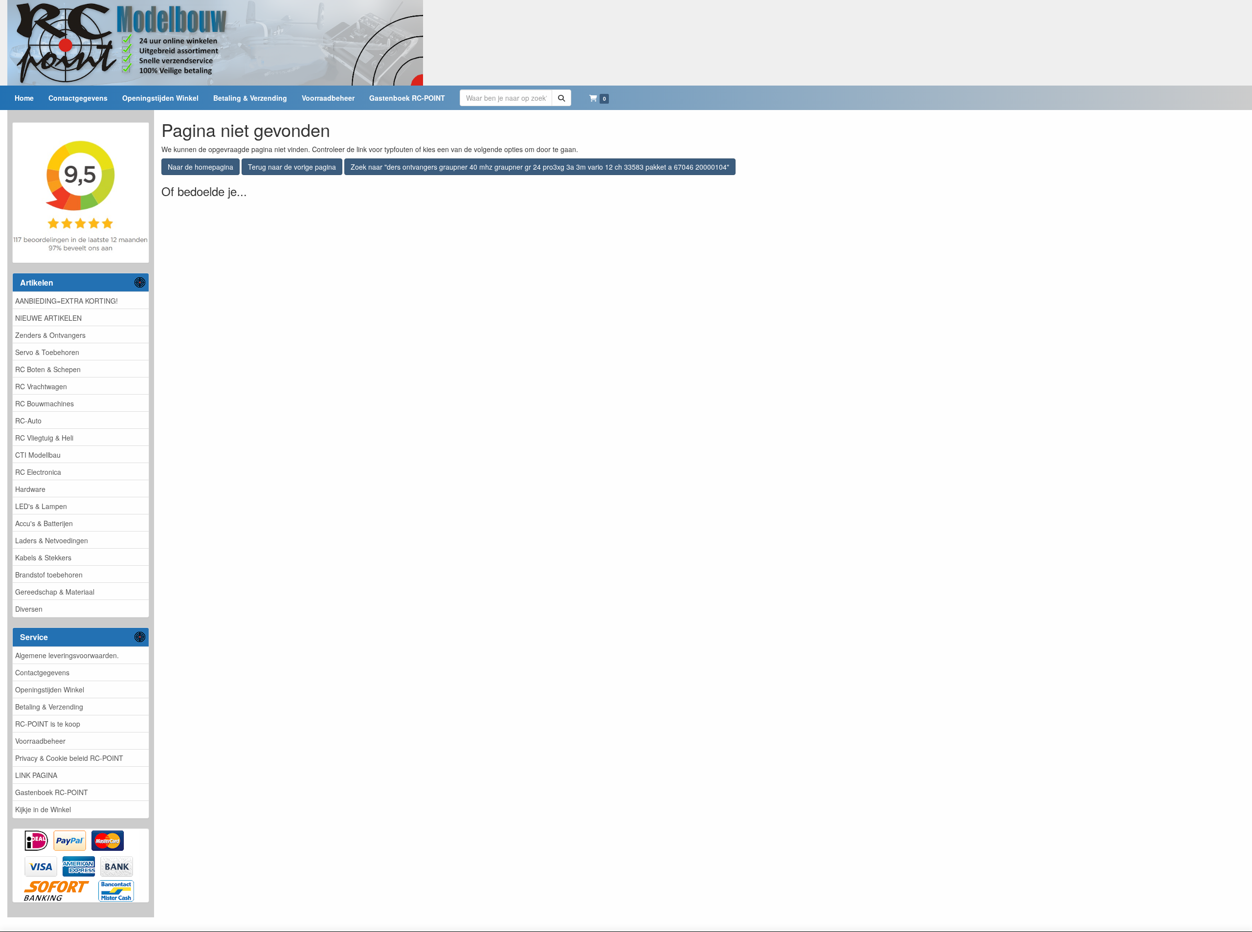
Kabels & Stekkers (43, 557)
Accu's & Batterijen (44, 523)
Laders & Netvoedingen (51, 540)
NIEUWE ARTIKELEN (48, 318)
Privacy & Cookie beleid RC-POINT (69, 758)
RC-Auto (28, 420)
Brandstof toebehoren (49, 574)
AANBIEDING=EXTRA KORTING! (66, 301)
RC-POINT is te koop (47, 724)
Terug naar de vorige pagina (292, 167)
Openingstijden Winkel (49, 689)
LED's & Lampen (41, 506)
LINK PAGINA (36, 775)
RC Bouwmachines (44, 403)
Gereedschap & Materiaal (54, 592)
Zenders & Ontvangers (50, 335)
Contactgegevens (42, 672)
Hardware (30, 489)
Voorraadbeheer (40, 741)
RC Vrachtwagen (41, 386)
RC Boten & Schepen (48, 369)
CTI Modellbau (38, 455)
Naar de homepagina (200, 167)
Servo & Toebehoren (47, 352)
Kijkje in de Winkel (43, 809)
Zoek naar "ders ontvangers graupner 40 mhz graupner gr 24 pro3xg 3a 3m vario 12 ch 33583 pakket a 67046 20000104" (540, 167)
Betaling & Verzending (49, 706)
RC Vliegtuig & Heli (44, 438)
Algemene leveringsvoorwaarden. (67, 655)
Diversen (29, 609)
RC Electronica (38, 472)
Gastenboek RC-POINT (51, 792)
